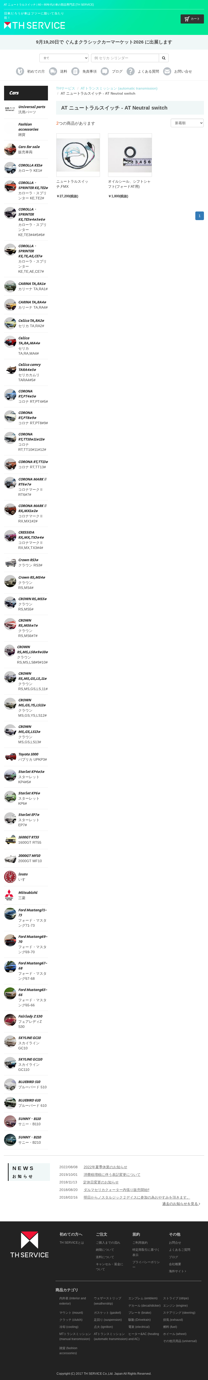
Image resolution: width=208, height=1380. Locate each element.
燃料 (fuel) (170, 1327)
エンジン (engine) (175, 1305)
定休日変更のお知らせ (101, 1182)
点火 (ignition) (103, 1327)
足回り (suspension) (108, 1320)
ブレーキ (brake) (139, 1312)
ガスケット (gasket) (107, 1312)
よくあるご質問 (179, 1249)
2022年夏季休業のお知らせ (105, 1167)
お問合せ (175, 1242)
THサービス (65, 88)
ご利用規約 (140, 1242)
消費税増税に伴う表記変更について (112, 1175)
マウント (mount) (71, 1312)
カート (195, 18)
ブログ (173, 1257)
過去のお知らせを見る (180, 1204)
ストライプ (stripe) (176, 1298)
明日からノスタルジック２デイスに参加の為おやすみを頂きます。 (137, 1197)
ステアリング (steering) (179, 1312)
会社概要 (175, 1264)
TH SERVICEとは (72, 1242)
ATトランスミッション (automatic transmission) (119, 88)
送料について (105, 1257)
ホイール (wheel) (174, 1334)
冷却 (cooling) (68, 1327)
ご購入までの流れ (108, 1242)
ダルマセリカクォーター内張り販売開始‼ (116, 1190)
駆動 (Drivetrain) (139, 1320)
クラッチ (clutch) (70, 1320)
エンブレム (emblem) (143, 1298)
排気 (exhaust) (173, 1320)
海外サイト (177, 1271)
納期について (105, 1249)
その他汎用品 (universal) (180, 1341)
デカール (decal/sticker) (144, 1305)
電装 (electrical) (139, 1327)
